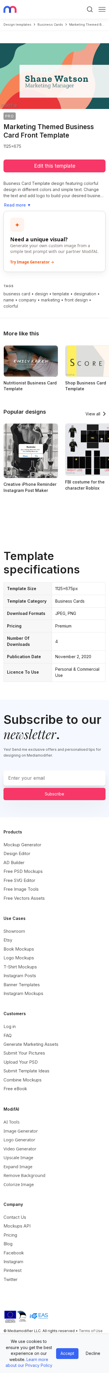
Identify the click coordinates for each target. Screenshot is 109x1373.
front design (76, 299)
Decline (93, 1353)
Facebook (13, 1253)
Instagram (13, 1261)
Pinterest (12, 1270)
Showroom (14, 931)
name (8, 299)
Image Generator (20, 1131)
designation (85, 293)
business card (16, 293)
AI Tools (11, 1122)
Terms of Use (91, 1331)
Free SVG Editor (19, 880)
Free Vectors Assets (24, 898)
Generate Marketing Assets (30, 1044)
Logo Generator (19, 1140)
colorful (10, 306)
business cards (50, 24)
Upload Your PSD (20, 1062)
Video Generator (19, 1149)
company (27, 299)
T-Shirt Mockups (20, 967)
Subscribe (54, 793)
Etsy (7, 940)
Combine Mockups (22, 1080)
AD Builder (13, 862)
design (41, 293)
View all (92, 413)
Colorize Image (18, 1184)
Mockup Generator (22, 844)
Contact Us (14, 1217)
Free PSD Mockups (23, 871)
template (61, 293)
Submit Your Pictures (24, 1053)
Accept (67, 1353)
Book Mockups (18, 949)
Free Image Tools (21, 889)
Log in (9, 1026)
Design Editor (16, 853)
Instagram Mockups (23, 993)
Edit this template (54, 166)
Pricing (10, 1235)
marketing (50, 299)
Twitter (10, 1279)
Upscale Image (18, 1157)
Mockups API (17, 1226)
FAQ (7, 1035)
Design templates (17, 24)
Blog (7, 1244)
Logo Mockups (18, 958)
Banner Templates (21, 984)
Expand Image (17, 1166)
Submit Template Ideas (26, 1071)
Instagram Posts (19, 975)
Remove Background (24, 1175)
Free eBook (15, 1088)
